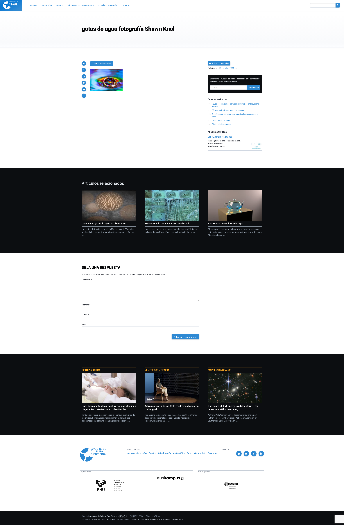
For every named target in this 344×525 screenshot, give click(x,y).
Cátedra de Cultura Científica (171, 453)
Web (83, 324)
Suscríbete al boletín (196, 453)
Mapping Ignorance (219, 370)
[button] (84, 63)
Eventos (152, 453)
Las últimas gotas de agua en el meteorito (104, 223)
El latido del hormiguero (221, 124)
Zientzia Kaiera (91, 370)
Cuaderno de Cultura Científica (101, 519)
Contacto (212, 453)
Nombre (86, 305)
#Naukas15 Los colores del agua (225, 223)
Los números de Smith (221, 120)
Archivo (131, 453)
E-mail (85, 315)
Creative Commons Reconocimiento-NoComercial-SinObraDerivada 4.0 (156, 519)
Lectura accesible (101, 63)
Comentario (87, 280)
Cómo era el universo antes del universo (228, 110)
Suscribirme (253, 87)
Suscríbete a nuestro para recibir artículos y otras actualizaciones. (234, 80)
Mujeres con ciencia (157, 370)
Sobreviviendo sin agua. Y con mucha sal (167, 223)
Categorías (141, 453)
